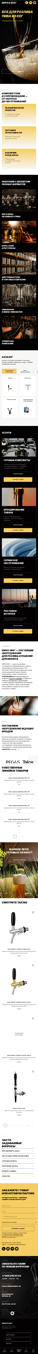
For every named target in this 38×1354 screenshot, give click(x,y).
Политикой (16, 1234)
